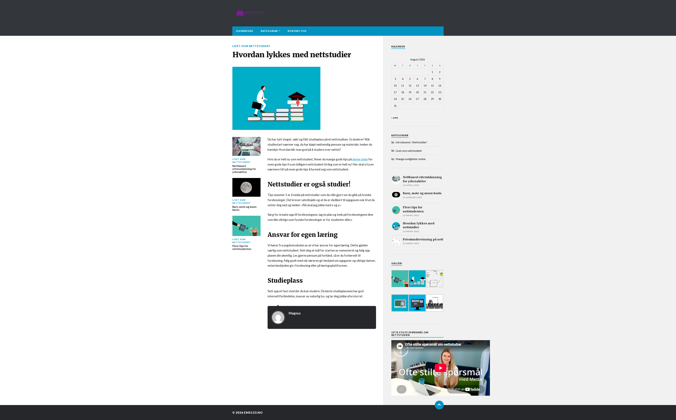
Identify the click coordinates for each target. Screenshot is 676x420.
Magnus (295, 313)
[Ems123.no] (338, 13)
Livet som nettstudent (251, 46)
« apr (394, 118)
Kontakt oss (297, 31)
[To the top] (439, 405)
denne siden (360, 159)
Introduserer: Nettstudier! (411, 142)
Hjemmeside (244, 31)
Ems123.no (253, 412)
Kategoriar (269, 31)
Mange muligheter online (410, 159)
